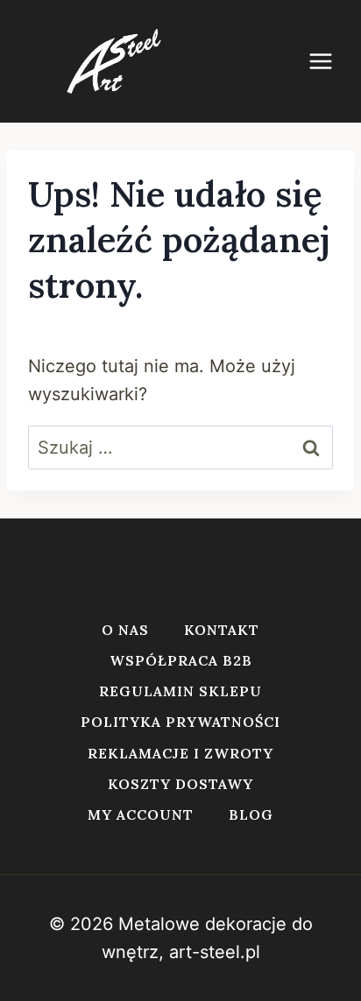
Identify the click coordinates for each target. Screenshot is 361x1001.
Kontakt (221, 629)
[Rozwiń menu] (329, 61)
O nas (125, 629)
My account (141, 814)
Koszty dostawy (180, 784)
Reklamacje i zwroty (180, 753)
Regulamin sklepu (180, 691)
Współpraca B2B (181, 660)
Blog (251, 814)
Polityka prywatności (180, 721)
